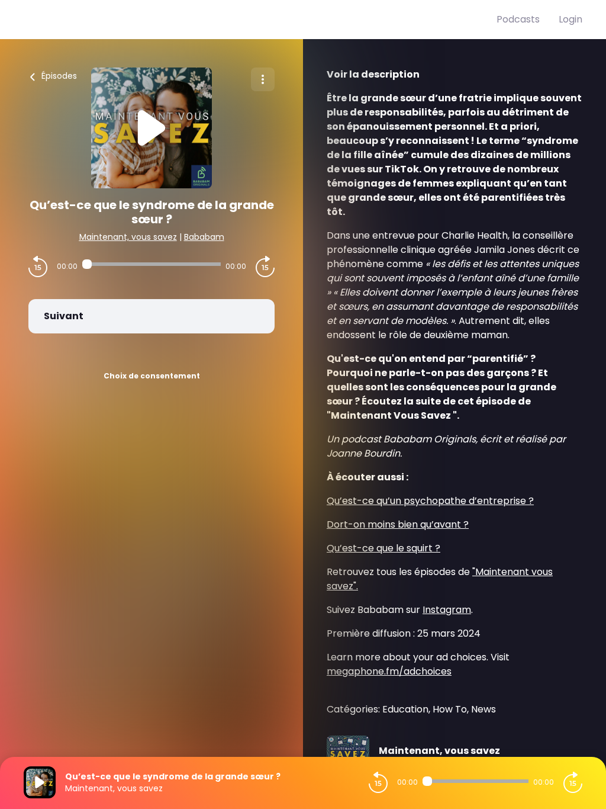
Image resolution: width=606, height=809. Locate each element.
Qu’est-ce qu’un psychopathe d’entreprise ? (430, 501)
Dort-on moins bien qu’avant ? (398, 524)
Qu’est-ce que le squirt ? (383, 548)
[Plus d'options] (263, 79)
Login (570, 19)
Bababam (204, 237)
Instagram (447, 610)
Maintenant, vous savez (128, 237)
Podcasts (518, 19)
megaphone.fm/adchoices (389, 671)
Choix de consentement (152, 376)
